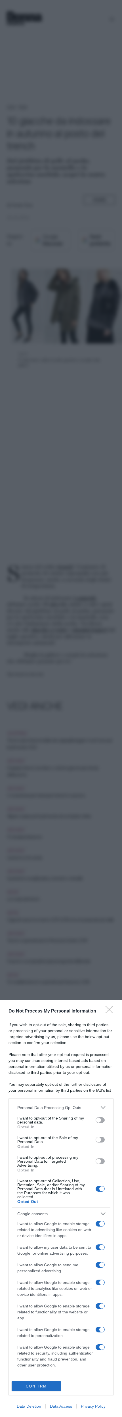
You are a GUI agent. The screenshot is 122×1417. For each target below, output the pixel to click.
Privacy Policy (93, 1406)
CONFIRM (36, 1386)
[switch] (100, 1120)
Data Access (61, 1406)
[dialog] (61, 1208)
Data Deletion (29, 1406)
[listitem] (61, 1107)
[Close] (111, 1011)
